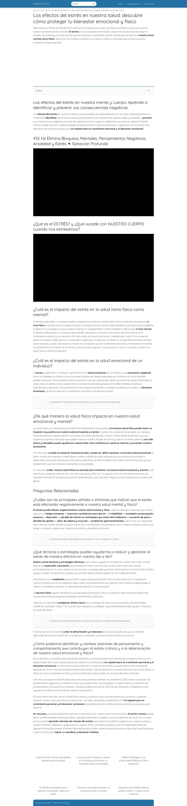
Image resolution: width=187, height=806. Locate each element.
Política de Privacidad (60, 803)
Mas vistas (149, 4)
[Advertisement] (93, 65)
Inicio (120, 4)
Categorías (132, 4)
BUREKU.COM (41, 3)
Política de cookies (42, 803)
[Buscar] (93, 4)
